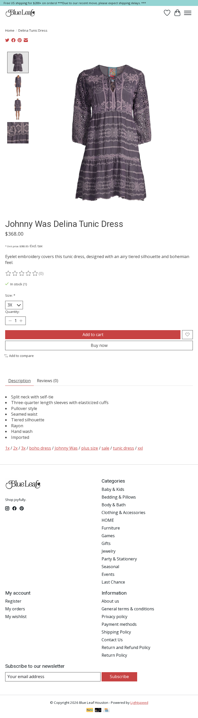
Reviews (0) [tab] (47, 380)
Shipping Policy (116, 632)
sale (105, 448)
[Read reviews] (22, 273)
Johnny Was (66, 448)
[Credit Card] (106, 710)
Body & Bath (114, 505)
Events (108, 574)
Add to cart (92, 334)
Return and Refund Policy (126, 647)
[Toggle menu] (188, 13)
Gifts (106, 543)
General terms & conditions (128, 609)
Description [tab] (19, 380)
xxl (140, 448)
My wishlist (16, 616)
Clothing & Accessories (123, 512)
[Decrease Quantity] (10, 321)
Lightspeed (139, 702)
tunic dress (123, 448)
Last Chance (113, 582)
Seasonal (110, 566)
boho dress (40, 448)
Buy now (99, 345)
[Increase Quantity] (21, 321)
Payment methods (119, 624)
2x (15, 448)
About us (110, 601)
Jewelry (109, 551)
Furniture (111, 528)
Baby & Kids (113, 489)
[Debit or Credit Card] (98, 710)
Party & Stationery (119, 559)
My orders (15, 609)
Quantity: (12, 311)
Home (9, 30)
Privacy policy (114, 616)
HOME (108, 520)
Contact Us (112, 640)
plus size (89, 448)
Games (108, 535)
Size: (10, 295)
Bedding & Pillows (119, 497)
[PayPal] (89, 710)
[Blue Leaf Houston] (20, 12)
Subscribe (119, 676)
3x (23, 448)
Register (13, 601)
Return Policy (114, 655)
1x (7, 448)
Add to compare (21, 355)
